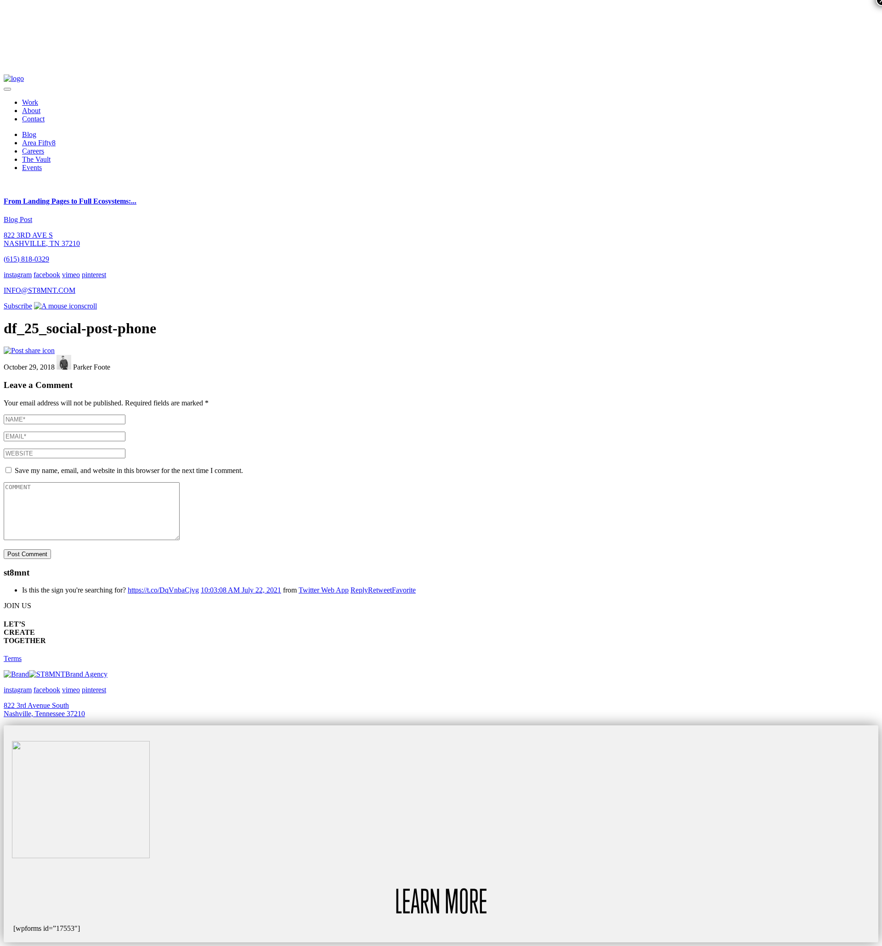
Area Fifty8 (39, 143)
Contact (33, 119)
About (31, 110)
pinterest (94, 275)
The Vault (36, 159)
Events (32, 167)
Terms (13, 658)
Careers (33, 151)
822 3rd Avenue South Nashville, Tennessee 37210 (44, 709)
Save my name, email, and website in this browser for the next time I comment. (129, 470)
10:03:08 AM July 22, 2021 (241, 590)
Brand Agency (86, 674)
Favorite (404, 590)
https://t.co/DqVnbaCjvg (163, 590)
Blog (29, 134)
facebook (47, 275)
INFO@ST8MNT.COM (39, 290)
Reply (359, 590)
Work (30, 102)
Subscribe (18, 306)
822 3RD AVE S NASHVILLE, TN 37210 (42, 239)
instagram (18, 275)
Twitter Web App (324, 590)
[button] (7, 89)
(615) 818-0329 (26, 259)
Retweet (380, 590)
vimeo (71, 275)
